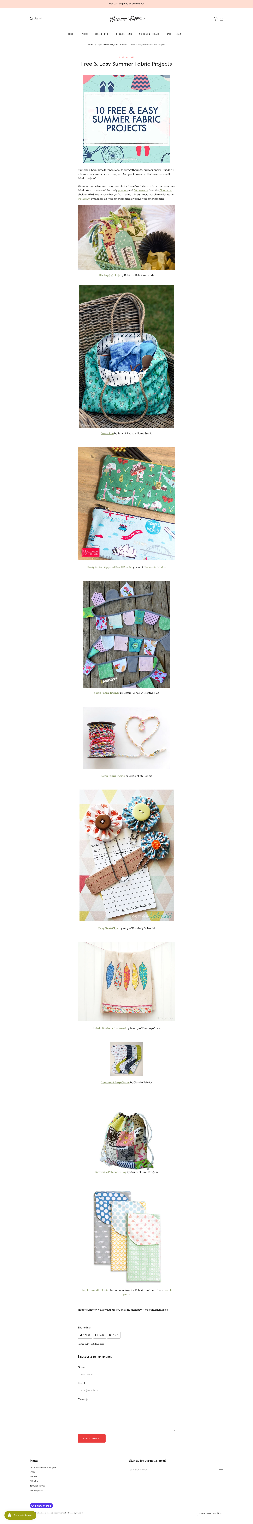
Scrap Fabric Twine (113, 776)
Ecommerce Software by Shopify (68, 1513)
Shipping (34, 1481)
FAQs (32, 1472)
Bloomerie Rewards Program (43, 1467)
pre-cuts (123, 190)
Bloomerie (165, 190)
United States (209, 1513)
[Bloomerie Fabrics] (126, 19)
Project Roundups (95, 1344)
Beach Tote (107, 433)
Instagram (84, 199)
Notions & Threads (149, 34)
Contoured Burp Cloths (115, 1082)
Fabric (84, 34)
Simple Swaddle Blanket (95, 1290)
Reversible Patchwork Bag (110, 1172)
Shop (70, 34)
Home (90, 45)
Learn (179, 34)
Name (81, 1367)
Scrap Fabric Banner (106, 693)
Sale (169, 34)
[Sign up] (221, 1469)
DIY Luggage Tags (109, 275)
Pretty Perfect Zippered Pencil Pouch (109, 567)
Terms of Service (37, 1486)
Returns (33, 1477)
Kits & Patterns (124, 34)
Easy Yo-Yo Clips (108, 928)
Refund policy (36, 1490)
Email (81, 1383)
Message (83, 1399)
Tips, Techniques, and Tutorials (112, 45)
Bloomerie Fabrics (155, 567)
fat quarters (141, 190)
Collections (101, 34)
